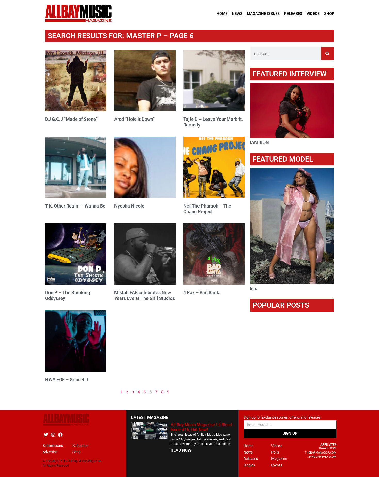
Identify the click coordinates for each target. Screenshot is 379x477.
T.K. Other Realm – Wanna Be (75, 206)
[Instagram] (53, 434)
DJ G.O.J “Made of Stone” (71, 119)
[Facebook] (60, 434)
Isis (253, 288)
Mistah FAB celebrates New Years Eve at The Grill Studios (144, 295)
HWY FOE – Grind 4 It (66, 379)
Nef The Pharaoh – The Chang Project (207, 208)
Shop (329, 13)
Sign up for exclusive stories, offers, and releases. (283, 417)
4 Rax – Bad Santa (202, 292)
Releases (293, 13)
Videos (313, 13)
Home (222, 13)
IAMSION (259, 142)
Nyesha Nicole (129, 206)
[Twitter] (46, 434)
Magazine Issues (263, 13)
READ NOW (181, 450)
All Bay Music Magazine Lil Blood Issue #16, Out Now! (201, 427)
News (237, 13)
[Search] (327, 53)
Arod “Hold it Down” (134, 119)
